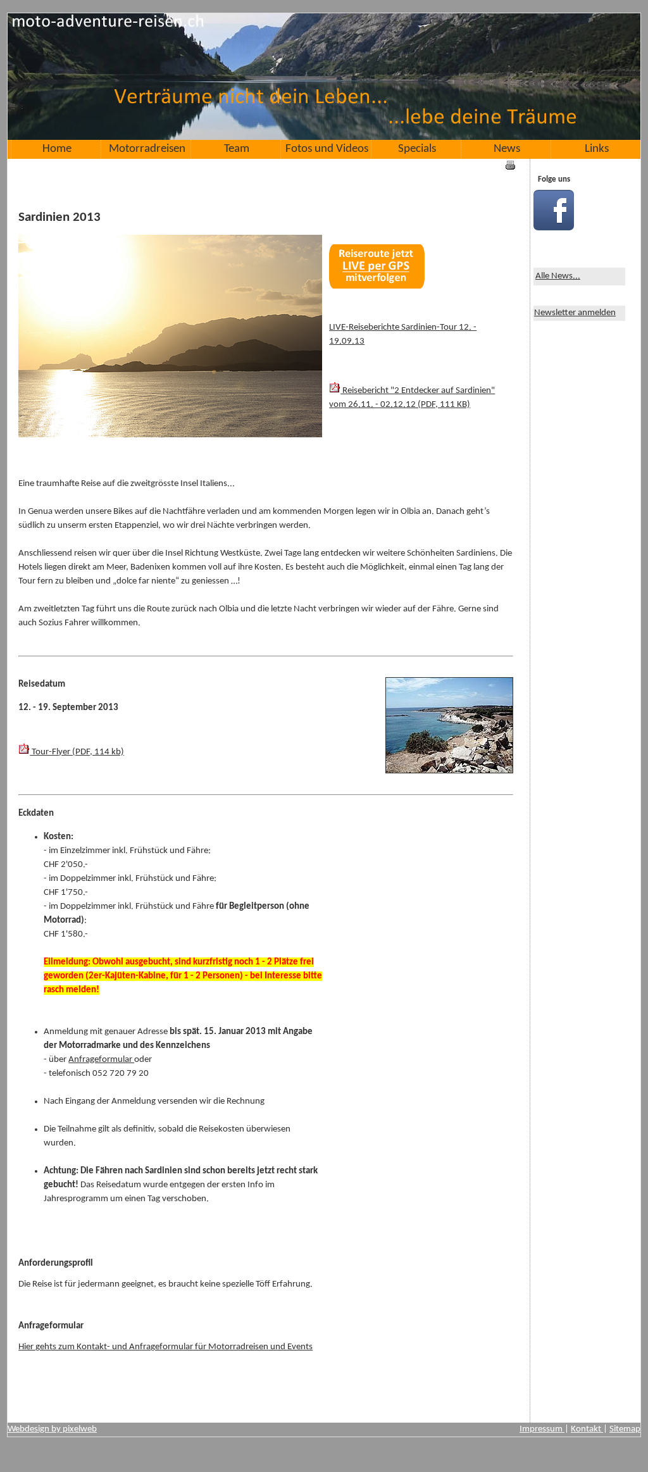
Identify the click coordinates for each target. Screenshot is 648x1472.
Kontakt (587, 1429)
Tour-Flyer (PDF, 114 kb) (77, 752)
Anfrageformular (101, 1059)
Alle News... (557, 276)
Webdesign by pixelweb (52, 1429)
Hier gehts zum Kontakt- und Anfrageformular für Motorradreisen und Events (165, 1347)
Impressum (542, 1429)
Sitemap (624, 1429)
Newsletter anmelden (575, 313)
